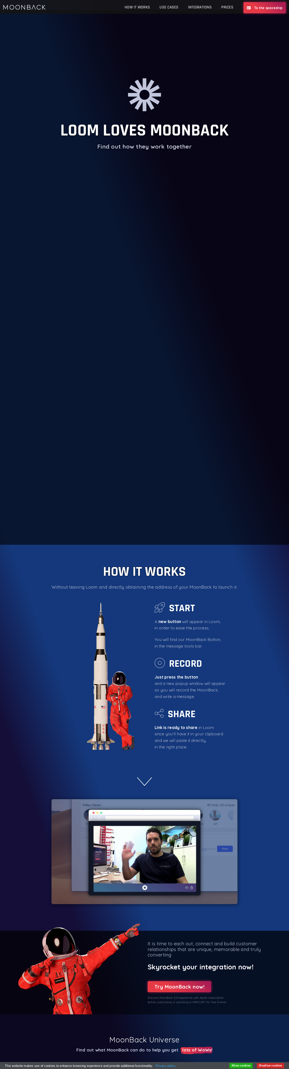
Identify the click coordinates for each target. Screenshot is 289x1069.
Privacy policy (166, 1066)
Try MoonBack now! (179, 987)
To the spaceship (268, 8)
